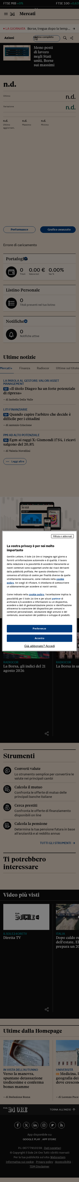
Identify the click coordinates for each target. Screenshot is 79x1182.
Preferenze (39, 628)
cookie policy (36, 594)
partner (56, 598)
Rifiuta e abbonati (62, 536)
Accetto (40, 638)
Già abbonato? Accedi (39, 646)
